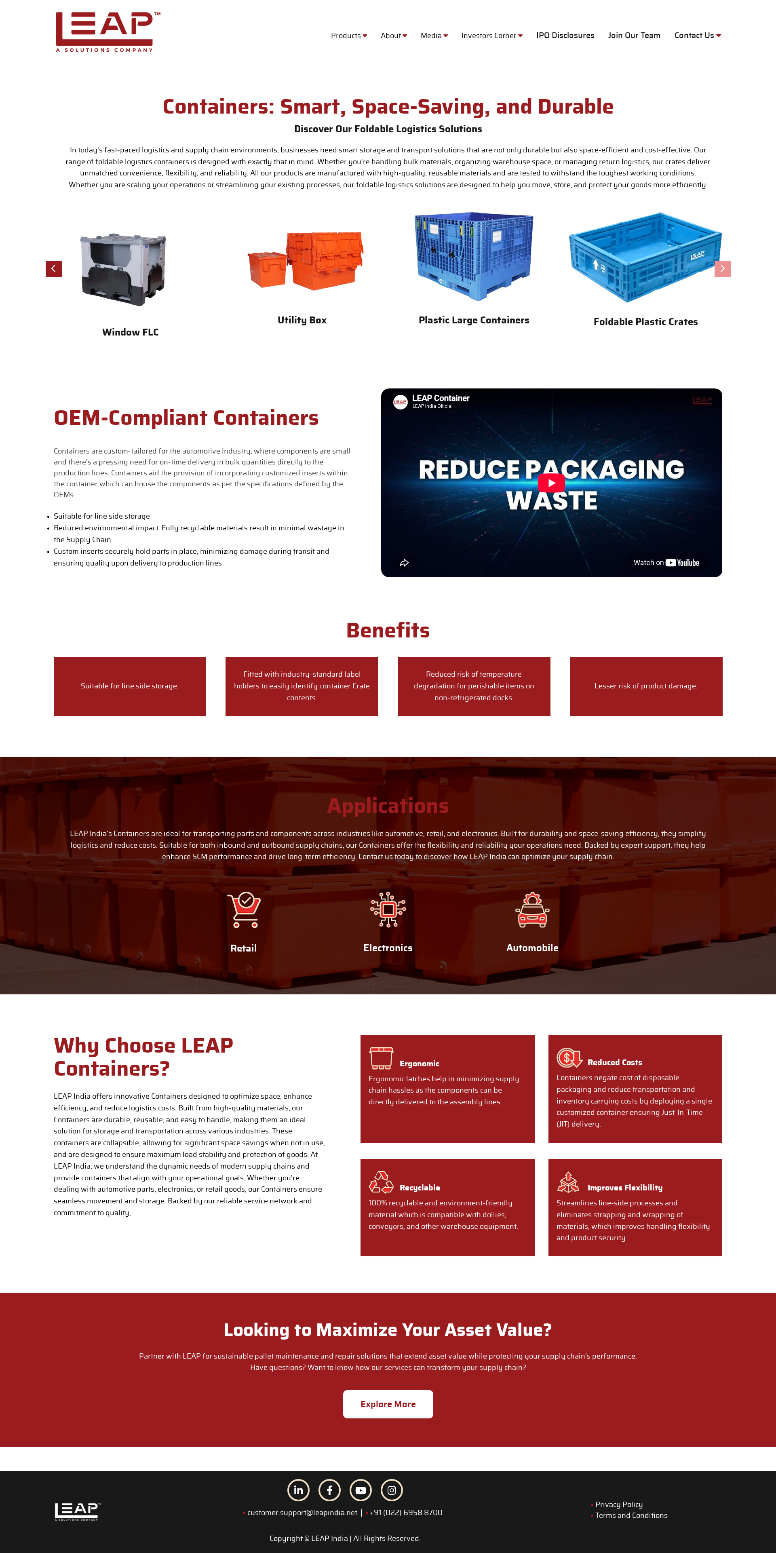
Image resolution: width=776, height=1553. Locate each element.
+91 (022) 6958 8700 (406, 1513)
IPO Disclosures (565, 36)
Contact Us (695, 36)
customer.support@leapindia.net (302, 1513)
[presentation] (54, 269)
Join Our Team (634, 36)
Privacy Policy (619, 1505)
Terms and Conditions (631, 1515)
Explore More (388, 1404)
